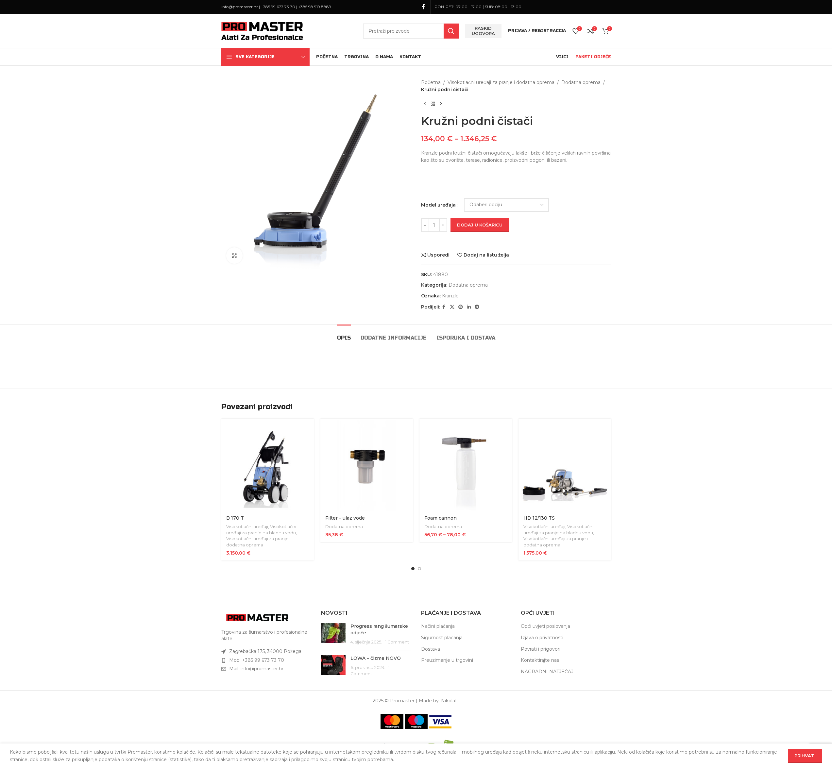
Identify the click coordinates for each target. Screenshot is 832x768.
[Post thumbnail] (333, 634)
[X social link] (452, 307)
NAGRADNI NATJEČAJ (547, 672)
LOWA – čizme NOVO (375, 658)
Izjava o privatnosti (542, 638)
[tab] (344, 334)
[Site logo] (262, 30)
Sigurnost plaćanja (442, 638)
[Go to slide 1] (413, 568)
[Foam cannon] (465, 465)
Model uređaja (438, 205)
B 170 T (235, 518)
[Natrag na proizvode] (433, 104)
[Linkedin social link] (469, 307)
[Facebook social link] (423, 7)
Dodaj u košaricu (479, 224)
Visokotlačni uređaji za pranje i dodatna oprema (501, 82)
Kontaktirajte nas (540, 660)
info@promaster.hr (239, 6)
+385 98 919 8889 (314, 6)
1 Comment (397, 642)
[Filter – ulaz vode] (366, 465)
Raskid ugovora (483, 30)
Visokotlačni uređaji (247, 526)
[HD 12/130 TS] (564, 465)
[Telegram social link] (477, 307)
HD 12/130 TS (539, 518)
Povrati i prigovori (540, 649)
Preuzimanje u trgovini (447, 660)
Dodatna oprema (581, 82)
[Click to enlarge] (234, 255)
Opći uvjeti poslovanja (545, 626)
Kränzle (450, 296)
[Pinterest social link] (460, 307)
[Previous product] (425, 104)
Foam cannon (440, 518)
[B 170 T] (267, 465)
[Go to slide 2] (419, 568)
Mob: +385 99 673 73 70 (256, 660)
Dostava (430, 649)
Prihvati (805, 755)
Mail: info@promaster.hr (256, 669)
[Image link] (257, 617)
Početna (431, 82)
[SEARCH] (451, 31)
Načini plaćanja (438, 626)
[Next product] (441, 104)
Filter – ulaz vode (345, 518)
